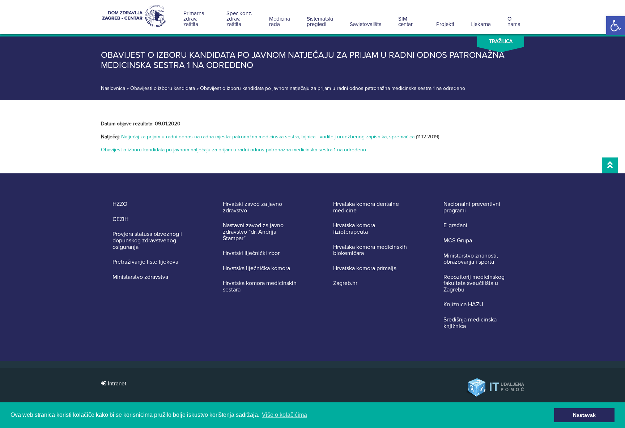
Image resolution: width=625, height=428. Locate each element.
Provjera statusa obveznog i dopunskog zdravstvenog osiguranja (147, 240)
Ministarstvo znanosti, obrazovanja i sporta (470, 259)
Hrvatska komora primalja (364, 268)
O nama (513, 21)
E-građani (455, 225)
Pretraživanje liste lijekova (145, 262)
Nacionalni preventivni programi (471, 207)
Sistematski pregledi (320, 21)
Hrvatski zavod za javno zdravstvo (252, 207)
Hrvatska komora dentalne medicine (366, 207)
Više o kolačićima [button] (284, 415)
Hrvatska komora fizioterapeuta (354, 228)
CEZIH (120, 219)
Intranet (116, 383)
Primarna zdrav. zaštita (193, 18)
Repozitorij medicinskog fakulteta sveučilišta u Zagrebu (474, 283)
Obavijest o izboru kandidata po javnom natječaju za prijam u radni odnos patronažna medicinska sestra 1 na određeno (233, 150)
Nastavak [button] (584, 415)
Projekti (445, 24)
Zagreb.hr (345, 283)
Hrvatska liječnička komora (256, 268)
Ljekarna (481, 24)
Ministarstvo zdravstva (140, 277)
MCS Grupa (457, 241)
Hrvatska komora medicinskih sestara (260, 286)
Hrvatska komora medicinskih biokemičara (370, 250)
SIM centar (405, 21)
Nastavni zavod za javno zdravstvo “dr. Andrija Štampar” (253, 232)
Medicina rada (279, 21)
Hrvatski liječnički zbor (251, 253)
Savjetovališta (366, 24)
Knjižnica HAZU (463, 305)
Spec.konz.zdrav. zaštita (239, 18)
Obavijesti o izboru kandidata (162, 88)
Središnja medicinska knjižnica (470, 323)
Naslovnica (113, 88)
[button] (615, 25)
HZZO (119, 204)
